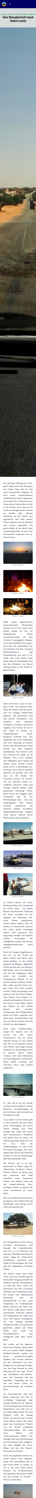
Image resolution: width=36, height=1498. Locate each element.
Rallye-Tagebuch (29, 14)
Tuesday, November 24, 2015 (11, 14)
